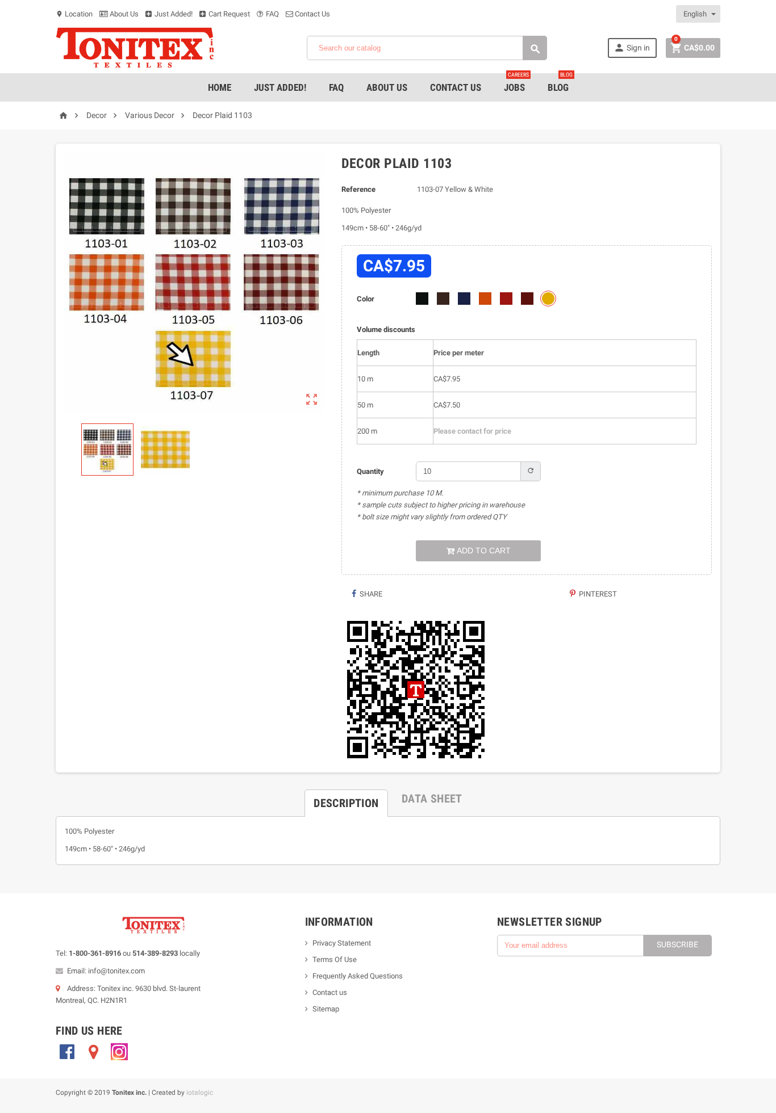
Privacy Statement (341, 943)
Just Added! (173, 14)
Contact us (329, 992)
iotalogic (199, 1093)
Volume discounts (386, 329)
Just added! (280, 87)
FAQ (271, 14)
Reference (358, 189)
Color (365, 299)
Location (74, 14)
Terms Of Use (334, 959)
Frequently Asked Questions (357, 976)
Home (219, 87)
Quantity (370, 471)
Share (370, 594)
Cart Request (228, 14)
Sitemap (325, 1009)
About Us (123, 14)
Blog (560, 83)
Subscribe (677, 944)
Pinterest (597, 594)
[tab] (345, 798)
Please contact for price (472, 431)
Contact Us (311, 14)
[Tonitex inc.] (135, 47)
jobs (516, 83)
